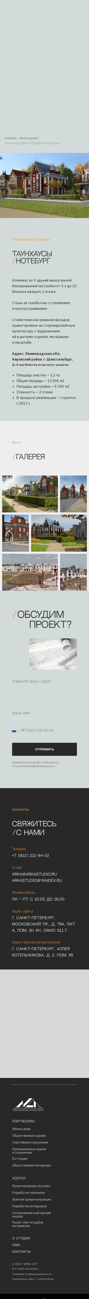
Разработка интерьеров (29, 1206)
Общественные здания (29, 1136)
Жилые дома (21, 1129)
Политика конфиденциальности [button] (32, 1274)
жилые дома (28, 138)
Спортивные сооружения (30, 1142)
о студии (21, 1238)
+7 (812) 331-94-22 (30, 856)
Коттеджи (19, 1159)
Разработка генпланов (28, 1193)
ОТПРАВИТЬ (44, 749)
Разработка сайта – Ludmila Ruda (33, 1279)
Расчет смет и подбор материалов (27, 1224)
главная (10, 138)
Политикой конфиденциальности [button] (34, 766)
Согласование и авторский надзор (31, 1214)
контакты (21, 1251)
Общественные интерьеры (31, 1165)
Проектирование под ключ (31, 1186)
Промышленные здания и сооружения (29, 1151)
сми (16, 1245)
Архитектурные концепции (31, 1199)
